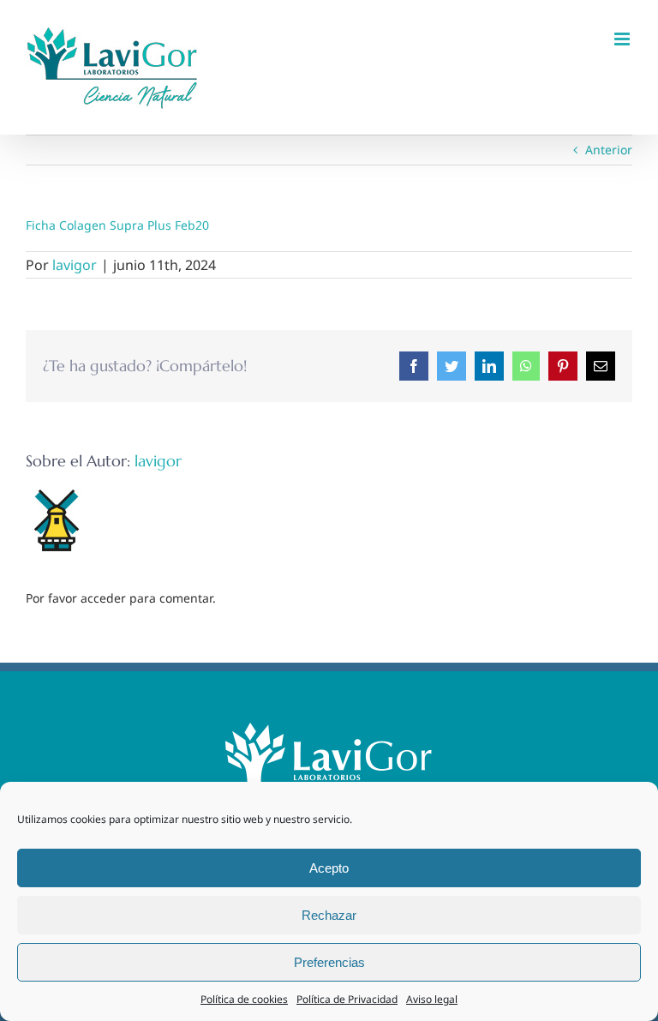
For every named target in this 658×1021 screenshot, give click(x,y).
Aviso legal (432, 999)
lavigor (74, 264)
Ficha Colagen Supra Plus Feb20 (117, 225)
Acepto (329, 868)
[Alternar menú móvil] (623, 39)
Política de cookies (244, 999)
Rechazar (329, 915)
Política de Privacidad (347, 999)
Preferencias (329, 962)
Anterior (608, 149)
